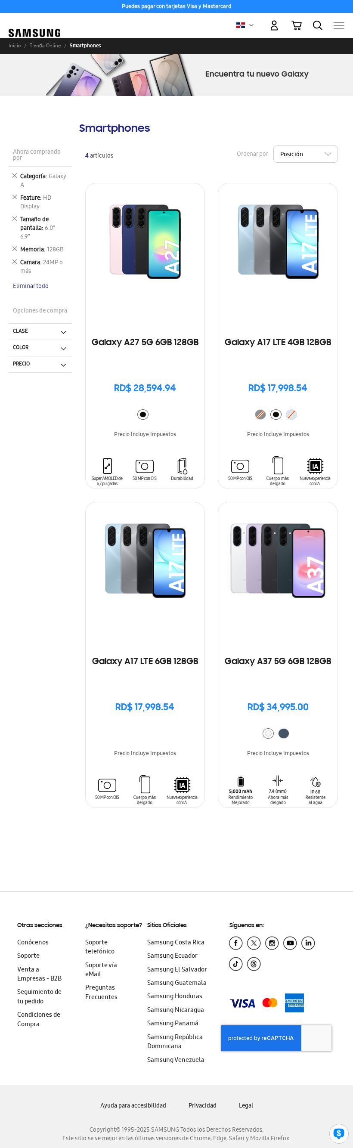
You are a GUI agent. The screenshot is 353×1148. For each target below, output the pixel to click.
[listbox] (145, 415)
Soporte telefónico (100, 947)
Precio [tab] (21, 364)
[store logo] (34, 21)
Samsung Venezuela (175, 1060)
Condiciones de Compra (38, 1020)
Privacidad (203, 1106)
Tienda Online (45, 45)
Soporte (28, 956)
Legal (246, 1106)
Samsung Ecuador (172, 956)
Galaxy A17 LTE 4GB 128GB (278, 343)
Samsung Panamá (172, 1024)
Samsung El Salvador (177, 970)
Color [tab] (20, 348)
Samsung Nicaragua (175, 1011)
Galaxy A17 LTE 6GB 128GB (145, 662)
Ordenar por (252, 154)
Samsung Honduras (174, 997)
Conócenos (33, 943)
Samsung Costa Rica (175, 943)
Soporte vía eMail (101, 970)
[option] (143, 414)
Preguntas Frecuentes (101, 993)
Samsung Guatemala (177, 983)
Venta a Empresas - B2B (39, 974)
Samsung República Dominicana (175, 1042)
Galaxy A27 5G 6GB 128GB (145, 343)
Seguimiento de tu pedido (39, 997)
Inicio (15, 45)
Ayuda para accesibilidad (133, 1106)
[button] (251, 25)
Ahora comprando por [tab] (37, 156)
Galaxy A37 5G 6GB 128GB (278, 662)
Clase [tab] (20, 331)
